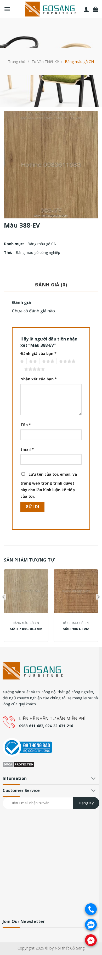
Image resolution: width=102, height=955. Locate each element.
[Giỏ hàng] (95, 9)
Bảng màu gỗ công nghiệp (38, 252)
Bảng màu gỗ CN (79, 61)
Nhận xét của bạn (38, 378)
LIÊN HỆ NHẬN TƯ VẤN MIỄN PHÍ (52, 718)
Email (27, 449)
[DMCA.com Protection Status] (18, 764)
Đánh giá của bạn (38, 353)
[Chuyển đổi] (93, 779)
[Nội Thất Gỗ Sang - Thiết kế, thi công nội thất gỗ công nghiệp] (51, 9)
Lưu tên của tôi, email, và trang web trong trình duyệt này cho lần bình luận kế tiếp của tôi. (48, 485)
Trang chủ (16, 61)
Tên (25, 424)
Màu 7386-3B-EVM (26, 629)
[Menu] (7, 9)
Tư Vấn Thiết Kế (45, 61)
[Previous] (3, 607)
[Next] (98, 607)
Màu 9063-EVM (76, 629)
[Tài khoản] (86, 9)
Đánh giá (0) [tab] (51, 284)
